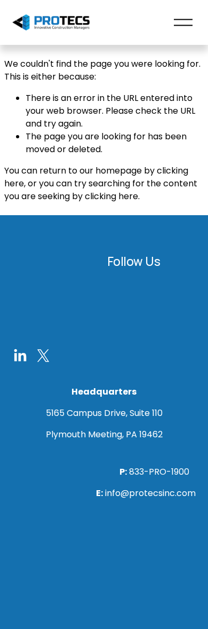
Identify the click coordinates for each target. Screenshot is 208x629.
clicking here (111, 196)
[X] (43, 355)
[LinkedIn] (19, 355)
